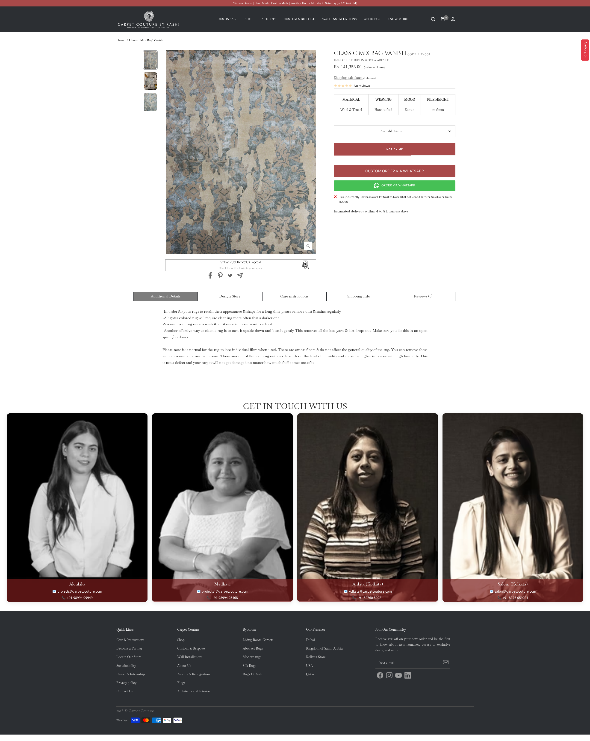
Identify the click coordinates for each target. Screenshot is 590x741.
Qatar (310, 674)
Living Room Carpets (258, 640)
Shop (249, 19)
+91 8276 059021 (515, 597)
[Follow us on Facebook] (380, 675)
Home (120, 40)
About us (372, 19)
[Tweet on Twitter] (230, 275)
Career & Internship (130, 674)
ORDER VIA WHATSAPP (398, 185)
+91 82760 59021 (370, 597)
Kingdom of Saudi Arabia (324, 648)
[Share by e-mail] (240, 275)
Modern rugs (252, 657)
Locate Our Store (128, 657)
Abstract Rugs (253, 648)
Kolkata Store (316, 657)
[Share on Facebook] (210, 275)
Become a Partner (129, 648)
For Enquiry (585, 50)
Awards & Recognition (193, 674)
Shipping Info (358, 296)
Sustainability (126, 666)
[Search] (433, 19)
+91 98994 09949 (80, 597)
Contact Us (124, 691)
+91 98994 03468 (225, 597)
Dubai (310, 640)
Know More (397, 19)
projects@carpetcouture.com (79, 591)
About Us (184, 666)
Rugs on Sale (226, 19)
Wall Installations (190, 657)
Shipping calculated (348, 78)
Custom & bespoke (299, 19)
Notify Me (394, 149)
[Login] (453, 19)
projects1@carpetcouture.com (225, 591)
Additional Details (165, 296)
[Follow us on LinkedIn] (407, 675)
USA (309, 666)
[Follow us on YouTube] (398, 675)
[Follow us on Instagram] (389, 675)
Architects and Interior (193, 691)
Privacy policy (126, 683)
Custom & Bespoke (191, 648)
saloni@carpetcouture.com (515, 591)
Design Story (230, 296)
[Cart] (443, 19)
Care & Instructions (130, 640)
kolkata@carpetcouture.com (370, 591)
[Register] (445, 663)
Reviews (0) (423, 296)
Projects (268, 19)
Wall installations (339, 19)
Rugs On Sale (252, 674)
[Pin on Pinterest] (220, 275)
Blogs (181, 683)
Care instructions (294, 296)
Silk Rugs (249, 666)
